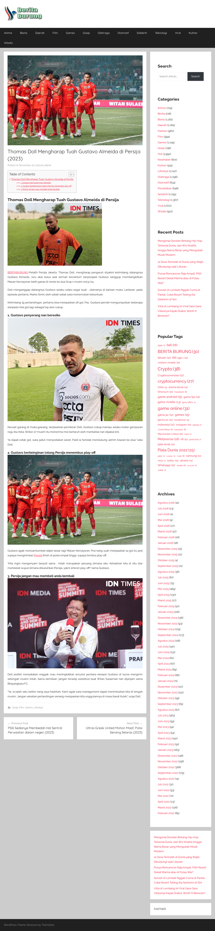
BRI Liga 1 (180, 357)
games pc (165, 419)
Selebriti (142, 32)
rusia (181, 456)
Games (70, 32)
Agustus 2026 (166, 502)
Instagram (183, 424)
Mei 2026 (163, 520)
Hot (160, 153)
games (182, 415)
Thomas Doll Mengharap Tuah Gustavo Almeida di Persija (42, 179)
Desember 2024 (167, 617)
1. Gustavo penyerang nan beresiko (36, 182)
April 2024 (164, 663)
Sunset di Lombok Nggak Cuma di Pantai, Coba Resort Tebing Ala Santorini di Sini (179, 294)
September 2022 (168, 772)
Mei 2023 (163, 726)
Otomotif (123, 32)
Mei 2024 (163, 658)
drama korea (178, 387)
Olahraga (104, 32)
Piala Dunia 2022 (176, 450)
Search (195, 76)
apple (161, 345)
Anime (8, 32)
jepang (197, 425)
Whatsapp (166, 465)
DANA (162, 387)
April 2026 (164, 525)
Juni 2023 (163, 721)
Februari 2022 (166, 813)
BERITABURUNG (18, 272)
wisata (181, 465)
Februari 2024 (166, 675)
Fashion (162, 131)
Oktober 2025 (166, 560)
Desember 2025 (167, 548)
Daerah (40, 32)
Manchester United (170, 433)
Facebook (180, 392)
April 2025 (164, 594)
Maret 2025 (164, 600)
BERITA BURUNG (178, 351)
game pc (165, 414)
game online (174, 408)
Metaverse (168, 439)
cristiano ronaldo (169, 362)
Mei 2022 (163, 795)
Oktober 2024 (166, 629)
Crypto (169, 369)
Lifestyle (38, 707)
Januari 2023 (165, 749)
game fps (192, 396)
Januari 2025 (165, 611)
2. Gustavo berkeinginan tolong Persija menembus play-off (46, 186)
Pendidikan (165, 188)
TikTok (162, 461)
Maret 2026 (165, 531)
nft (184, 439)
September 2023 (168, 703)
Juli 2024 (163, 646)
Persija (38, 555)
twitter (172, 460)
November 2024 (167, 623)
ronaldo (170, 456)
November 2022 (167, 761)
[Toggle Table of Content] (69, 174)
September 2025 (168, 565)
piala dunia (166, 444)
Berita (161, 113)
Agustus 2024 (166, 640)
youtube (192, 465)
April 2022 (164, 801)
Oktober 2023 (166, 698)
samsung (193, 455)
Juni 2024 (163, 652)
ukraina (186, 460)
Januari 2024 (165, 681)
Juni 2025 (163, 583)
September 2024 (168, 635)
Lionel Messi (165, 429)
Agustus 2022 (166, 778)
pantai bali (195, 439)
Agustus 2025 (166, 571)
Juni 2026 (163, 514)
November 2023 (167, 692)
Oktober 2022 (166, 767)
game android (170, 397)
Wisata (8, 42)
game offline (189, 402)
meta (188, 434)
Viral (178, 32)
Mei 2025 (163, 588)
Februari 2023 (166, 744)
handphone (181, 419)
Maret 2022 (164, 807)
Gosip (86, 32)
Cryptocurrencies (171, 375)
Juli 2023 (163, 715)
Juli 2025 (163, 577)
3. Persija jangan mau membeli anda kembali (40, 189)
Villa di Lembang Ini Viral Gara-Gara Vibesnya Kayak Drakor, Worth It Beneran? (179, 311)
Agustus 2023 (166, 709)
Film (55, 32)
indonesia (166, 424)
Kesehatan (164, 159)
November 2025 (167, 554)
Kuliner (193, 32)
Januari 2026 (165, 542)
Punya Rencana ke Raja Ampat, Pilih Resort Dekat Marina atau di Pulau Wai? (179, 278)
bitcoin (164, 357)
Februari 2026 (166, 537)
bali (172, 345)
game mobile (169, 402)
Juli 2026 (163, 508)
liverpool (180, 429)
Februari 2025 (166, 606)
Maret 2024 (164, 669)
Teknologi (161, 32)
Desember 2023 (167, 686)
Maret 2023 (164, 738)
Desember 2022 (167, 755)
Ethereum (165, 391)
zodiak (162, 470)
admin (48, 165)
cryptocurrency (176, 381)
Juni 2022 (163, 790)
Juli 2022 (163, 784)
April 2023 (164, 732)
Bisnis (23, 32)
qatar (161, 456)
